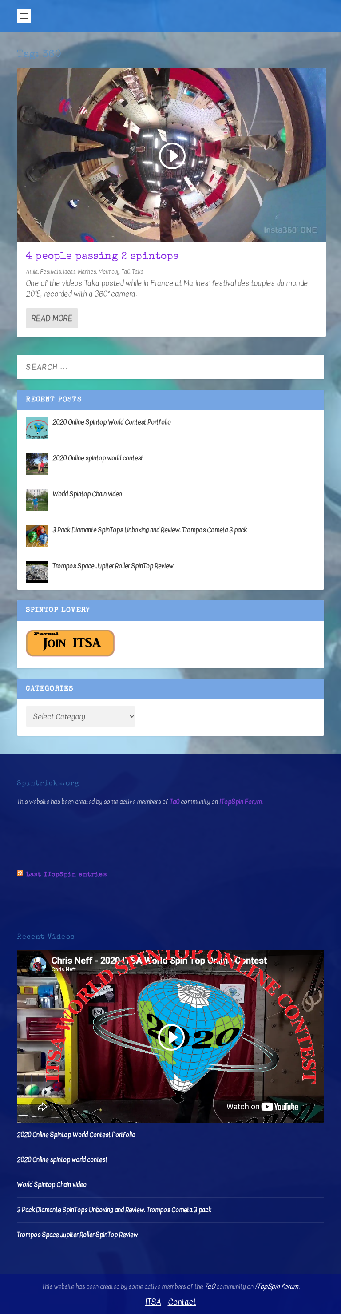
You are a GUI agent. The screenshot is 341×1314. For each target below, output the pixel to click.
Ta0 (126, 272)
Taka (137, 272)
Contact (182, 1302)
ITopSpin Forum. (241, 801)
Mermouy (108, 272)
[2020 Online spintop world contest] (37, 464)
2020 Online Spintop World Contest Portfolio (111, 422)
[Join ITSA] (70, 654)
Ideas (69, 272)
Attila (32, 272)
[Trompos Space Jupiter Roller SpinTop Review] (37, 572)
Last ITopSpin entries (66, 875)
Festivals (50, 272)
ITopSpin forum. (277, 1286)
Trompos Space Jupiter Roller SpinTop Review (112, 566)
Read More (51, 318)
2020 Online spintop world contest (97, 458)
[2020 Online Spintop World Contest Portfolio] (37, 428)
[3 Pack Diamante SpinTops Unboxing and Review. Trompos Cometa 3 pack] (37, 536)
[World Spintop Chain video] (37, 500)
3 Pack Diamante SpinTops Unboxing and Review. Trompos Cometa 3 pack (149, 530)
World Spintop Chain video (87, 494)
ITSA (153, 1302)
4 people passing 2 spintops (102, 257)
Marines (87, 272)
